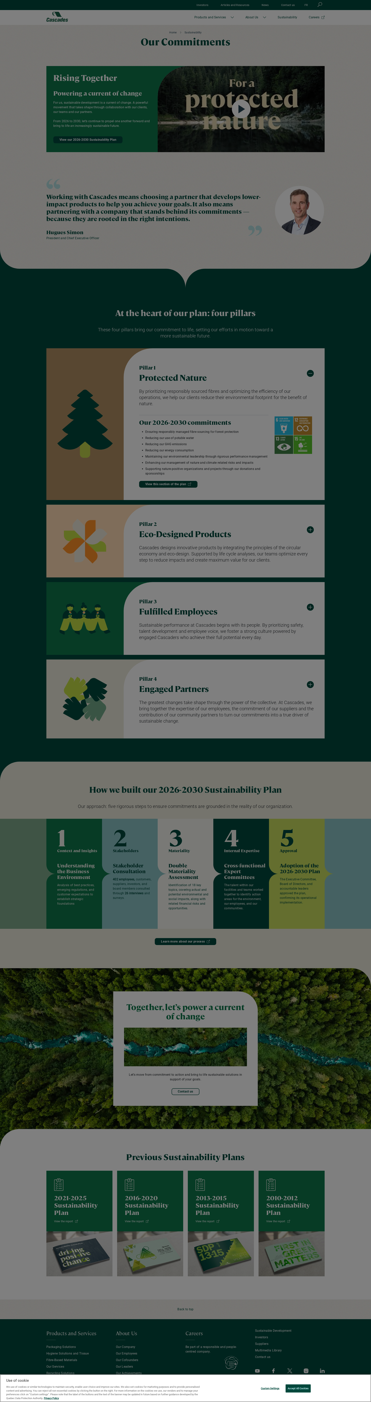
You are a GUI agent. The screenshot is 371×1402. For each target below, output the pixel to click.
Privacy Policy (51, 1398)
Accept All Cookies (298, 1388)
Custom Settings (270, 1388)
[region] (185, 1388)
